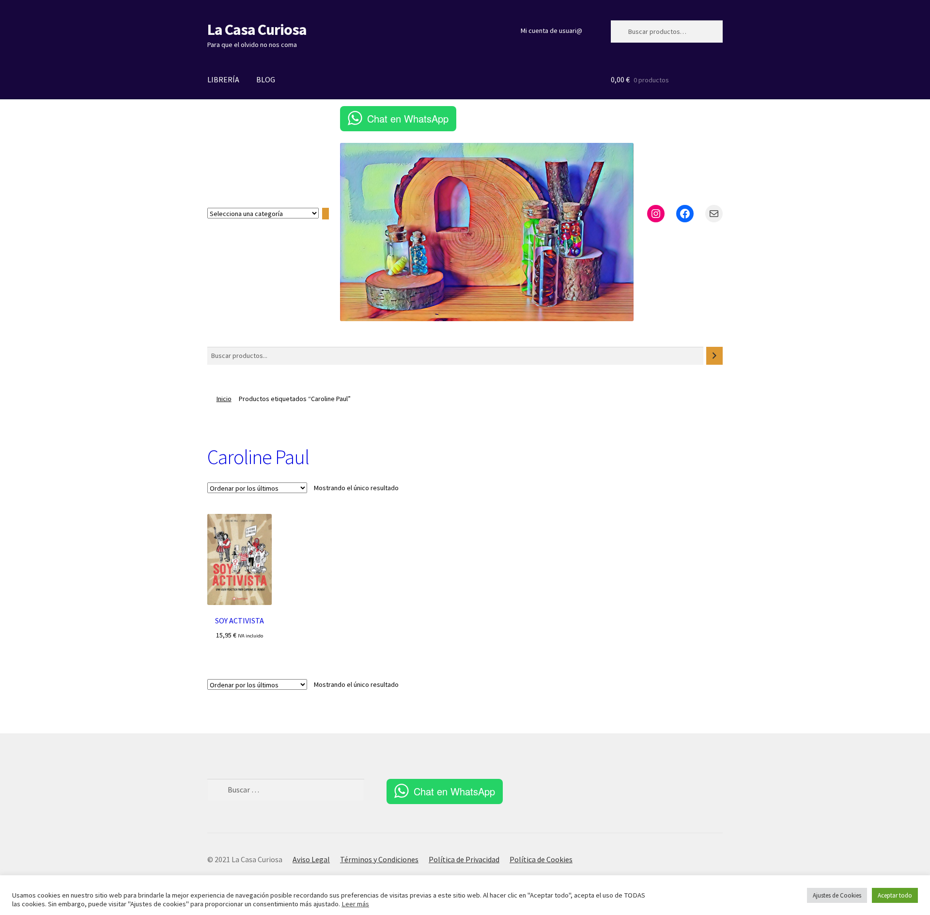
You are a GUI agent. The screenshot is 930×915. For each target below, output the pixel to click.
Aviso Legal (311, 859)
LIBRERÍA (223, 79)
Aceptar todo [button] (895, 895)
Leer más (355, 903)
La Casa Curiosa (257, 29)
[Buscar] (714, 356)
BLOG (265, 79)
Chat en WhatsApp (408, 118)
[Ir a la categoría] (325, 213)
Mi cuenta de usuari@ (551, 30)
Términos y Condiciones (379, 859)
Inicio (224, 398)
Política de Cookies (541, 859)
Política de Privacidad (464, 859)
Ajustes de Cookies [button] (837, 895)
